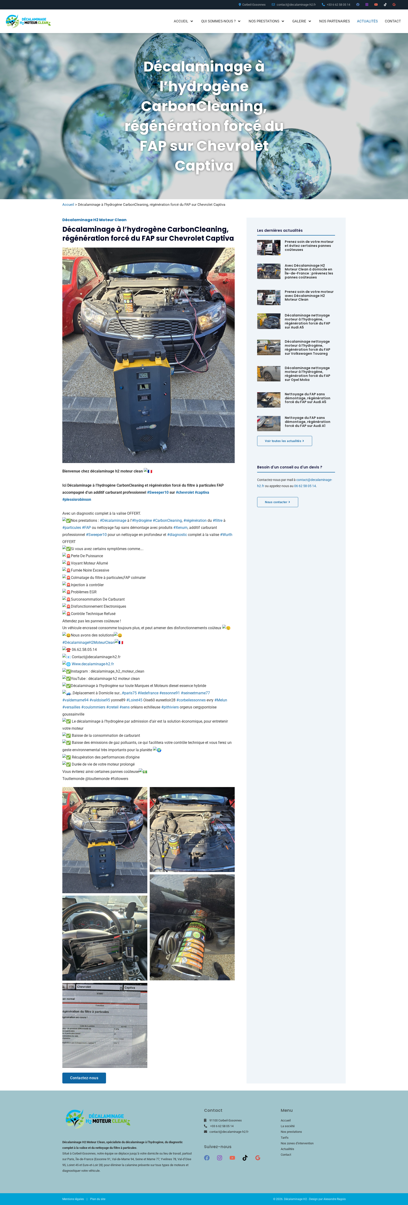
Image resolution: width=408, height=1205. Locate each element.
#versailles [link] (71, 707)
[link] (76, 499)
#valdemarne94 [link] (75, 700)
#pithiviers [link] (170, 707)
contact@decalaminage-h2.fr (228, 1131)
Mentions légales (73, 1199)
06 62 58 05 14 (305, 486)
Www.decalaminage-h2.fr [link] (93, 664)
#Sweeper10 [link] (158, 492)
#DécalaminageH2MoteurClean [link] (88, 642)
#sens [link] (124, 707)
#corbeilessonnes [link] (191, 700)
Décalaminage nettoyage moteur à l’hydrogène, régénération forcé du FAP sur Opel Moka (307, 374)
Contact (286, 1154)
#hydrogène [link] (142, 520)
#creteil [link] (112, 707)
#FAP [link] (86, 527)
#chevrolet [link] (185, 492)
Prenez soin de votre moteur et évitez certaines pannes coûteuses (309, 245)
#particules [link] (71, 527)
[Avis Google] (258, 1158)
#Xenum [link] (180, 527)
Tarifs (285, 1137)
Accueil (68, 204)
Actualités (287, 1149)
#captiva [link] (202, 492)
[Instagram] (219, 1158)
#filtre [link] (217, 520)
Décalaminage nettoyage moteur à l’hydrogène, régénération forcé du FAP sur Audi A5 (307, 321)
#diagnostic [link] (177, 534)
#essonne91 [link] (169, 693)
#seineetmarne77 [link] (195, 693)
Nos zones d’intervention (297, 1143)
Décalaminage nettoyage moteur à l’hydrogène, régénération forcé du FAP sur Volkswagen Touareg (307, 347)
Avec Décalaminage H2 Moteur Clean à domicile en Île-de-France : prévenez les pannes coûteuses (309, 271)
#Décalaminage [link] (113, 520)
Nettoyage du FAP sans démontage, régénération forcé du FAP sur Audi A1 (307, 421)
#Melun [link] (220, 700)
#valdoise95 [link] (99, 700)
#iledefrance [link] (148, 693)
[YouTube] (232, 1158)
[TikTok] (245, 1158)
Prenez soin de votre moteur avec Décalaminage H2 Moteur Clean (309, 295)
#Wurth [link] (226, 534)
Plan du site (97, 1199)
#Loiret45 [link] (134, 700)
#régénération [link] (195, 520)
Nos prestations (291, 1131)
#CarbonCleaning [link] (167, 520)
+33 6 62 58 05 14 (222, 1126)
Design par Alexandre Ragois (327, 1199)
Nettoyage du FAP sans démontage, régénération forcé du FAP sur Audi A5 (307, 398)
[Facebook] (207, 1158)
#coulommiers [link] (93, 707)
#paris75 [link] (129, 693)
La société (288, 1126)
